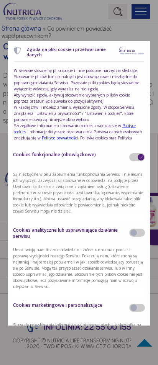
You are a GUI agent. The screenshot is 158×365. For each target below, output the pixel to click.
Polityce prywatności (60, 138)
